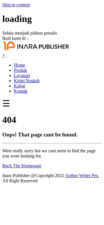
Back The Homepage (21, 165)
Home (19, 65)
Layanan (22, 75)
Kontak (20, 91)
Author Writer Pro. (82, 175)
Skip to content (16, 4)
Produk (20, 70)
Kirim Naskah (27, 80)
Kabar (19, 85)
